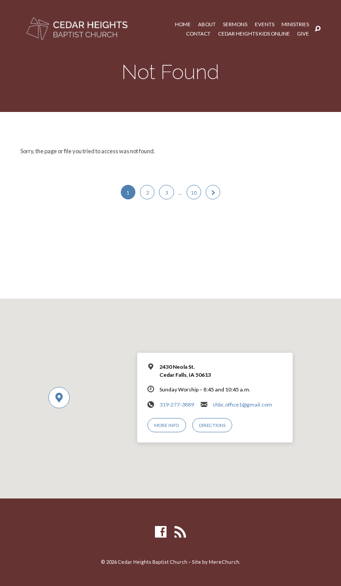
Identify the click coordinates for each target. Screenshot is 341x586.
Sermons (235, 24)
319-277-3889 (176, 404)
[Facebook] (161, 532)
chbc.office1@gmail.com (242, 404)
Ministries (295, 24)
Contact (198, 33)
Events (264, 24)
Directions (212, 425)
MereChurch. (224, 562)
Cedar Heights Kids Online (254, 33)
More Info (166, 425)
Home (183, 24)
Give (303, 33)
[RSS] (180, 532)
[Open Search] (318, 29)
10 (193, 192)
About (207, 24)
